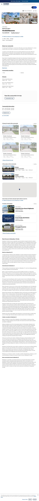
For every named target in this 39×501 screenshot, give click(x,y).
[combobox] (29, 4)
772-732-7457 (6, 115)
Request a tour (6, 112)
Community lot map (9, 98)
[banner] (19, 1)
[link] (11, 18)
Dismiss (34, 499)
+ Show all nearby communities (9, 233)
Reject (30, 499)
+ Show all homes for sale (7, 160)
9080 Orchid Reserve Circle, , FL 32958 (13, 36)
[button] (34, 7)
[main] (19, 255)
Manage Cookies (25, 499)
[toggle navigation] (1, 4)
